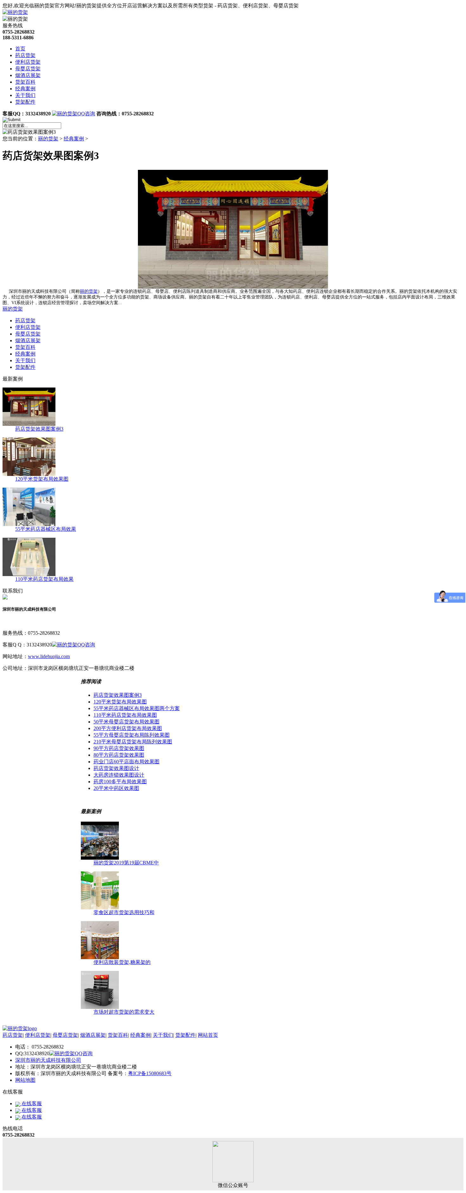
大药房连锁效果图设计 (119, 775)
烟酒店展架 (28, 75)
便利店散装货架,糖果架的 (122, 962)
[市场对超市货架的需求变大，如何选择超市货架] (100, 1007)
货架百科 (25, 82)
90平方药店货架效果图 (119, 748)
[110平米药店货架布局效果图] (29, 574)
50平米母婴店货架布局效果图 (126, 721)
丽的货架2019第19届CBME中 (126, 862)
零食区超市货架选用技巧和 (124, 912)
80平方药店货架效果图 (119, 755)
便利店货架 (28, 62)
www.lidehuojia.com (49, 656)
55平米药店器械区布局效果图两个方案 (137, 708)
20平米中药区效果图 (116, 788)
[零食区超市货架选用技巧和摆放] (100, 907)
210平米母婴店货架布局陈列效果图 (133, 741)
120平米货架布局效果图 (41, 479)
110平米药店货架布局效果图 (125, 715)
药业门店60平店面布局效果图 (126, 761)
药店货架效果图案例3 (39, 429)
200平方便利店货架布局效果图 (128, 728)
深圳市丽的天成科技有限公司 (48, 1060)
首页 (20, 48)
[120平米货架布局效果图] (29, 474)
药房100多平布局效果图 (120, 781)
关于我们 (25, 95)
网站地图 (25, 1080)
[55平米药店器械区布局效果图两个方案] (29, 524)
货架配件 (25, 102)
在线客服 (31, 1103)
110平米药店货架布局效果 (44, 579)
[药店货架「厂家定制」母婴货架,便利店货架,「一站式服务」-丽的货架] (20, 1028)
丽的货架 (48, 138)
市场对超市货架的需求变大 (124, 1012)
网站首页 (208, 1035)
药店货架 (25, 55)
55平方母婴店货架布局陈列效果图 (132, 735)
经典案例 (25, 88)
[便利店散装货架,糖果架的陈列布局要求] (100, 957)
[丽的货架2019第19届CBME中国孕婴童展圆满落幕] (100, 858)
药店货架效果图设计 (116, 768)
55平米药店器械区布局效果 (45, 529)
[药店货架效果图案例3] (29, 424)
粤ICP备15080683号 (150, 1073)
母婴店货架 (28, 68)
